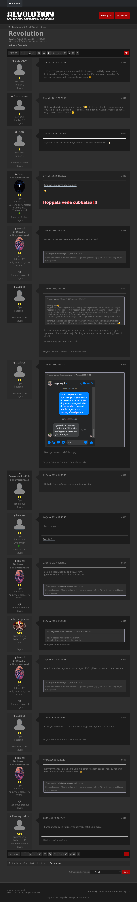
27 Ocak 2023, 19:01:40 (54, 288)
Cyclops (21, 287)
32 (39, 53)
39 (73, 53)
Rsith (21, 132)
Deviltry (21, 515)
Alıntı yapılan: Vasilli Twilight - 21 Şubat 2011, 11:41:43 (65, 254)
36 (59, 53)
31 (34, 53)
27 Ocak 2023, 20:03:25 (54, 364)
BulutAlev (21, 60)
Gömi (20, 174)
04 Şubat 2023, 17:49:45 (54, 517)
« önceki (13, 45)
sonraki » (22, 45)
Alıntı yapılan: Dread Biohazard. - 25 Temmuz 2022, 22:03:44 (71, 375)
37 (65, 53)
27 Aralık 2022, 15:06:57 (54, 175)
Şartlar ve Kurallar (107, 891)
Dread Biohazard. (19, 230)
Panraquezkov (21, 816)
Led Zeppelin (21, 619)
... (30, 52)
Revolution (26, 33)
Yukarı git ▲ (124, 891)
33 (44, 53)
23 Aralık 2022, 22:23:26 (54, 133)
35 (54, 53)
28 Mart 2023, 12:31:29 (54, 817)
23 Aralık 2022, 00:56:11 (54, 98)
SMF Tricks (21, 890)
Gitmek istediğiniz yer (79, 872)
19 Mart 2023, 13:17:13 (54, 759)
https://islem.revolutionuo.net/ (60, 184)
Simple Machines (32, 892)
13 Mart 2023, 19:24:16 (54, 717)
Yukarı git (14, 854)
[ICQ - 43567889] (19, 213)
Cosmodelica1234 (20, 476)
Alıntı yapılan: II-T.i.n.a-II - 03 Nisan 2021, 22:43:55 (67, 299)
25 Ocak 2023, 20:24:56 (54, 230)
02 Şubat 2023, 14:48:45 (54, 475)
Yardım (91, 891)
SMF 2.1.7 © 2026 (15, 892)
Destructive (21, 96)
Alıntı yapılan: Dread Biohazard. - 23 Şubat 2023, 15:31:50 (70, 631)
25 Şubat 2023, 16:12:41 (54, 659)
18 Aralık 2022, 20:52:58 (54, 62)
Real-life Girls (49, 539)
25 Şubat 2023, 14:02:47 (54, 621)
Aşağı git (13, 53)
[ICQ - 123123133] (19, 546)
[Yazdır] (126, 53)
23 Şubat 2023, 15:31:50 (54, 562)
